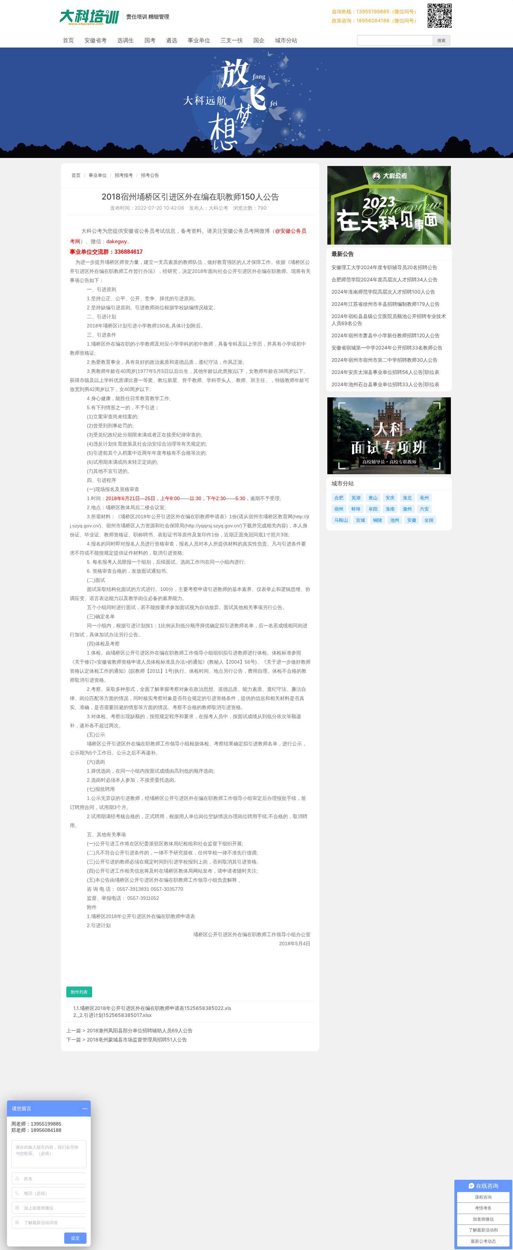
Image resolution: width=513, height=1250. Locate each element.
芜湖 (355, 497)
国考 (150, 40)
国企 (259, 40)
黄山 (373, 497)
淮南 (390, 509)
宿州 (338, 509)
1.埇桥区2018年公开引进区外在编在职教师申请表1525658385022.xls (153, 1008)
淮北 (407, 497)
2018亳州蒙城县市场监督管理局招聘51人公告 (137, 1039)
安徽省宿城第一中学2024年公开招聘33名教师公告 (387, 348)
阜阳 (373, 509)
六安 (424, 509)
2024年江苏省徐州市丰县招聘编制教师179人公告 (386, 304)
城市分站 (286, 40)
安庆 (390, 497)
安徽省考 (95, 40)
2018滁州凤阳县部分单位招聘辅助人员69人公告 (140, 1030)
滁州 (407, 509)
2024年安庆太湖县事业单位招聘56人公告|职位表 (385, 372)
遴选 (171, 40)
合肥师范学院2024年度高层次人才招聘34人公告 (385, 279)
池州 (394, 520)
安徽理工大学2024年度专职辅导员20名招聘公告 (384, 267)
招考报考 (124, 175)
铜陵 (377, 520)
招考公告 (150, 175)
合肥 (338, 497)
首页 (68, 40)
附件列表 (79, 992)
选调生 (125, 40)
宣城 (360, 520)
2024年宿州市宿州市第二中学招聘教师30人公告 (385, 360)
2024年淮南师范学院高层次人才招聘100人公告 (383, 292)
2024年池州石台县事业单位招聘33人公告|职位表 (385, 384)
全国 (428, 520)
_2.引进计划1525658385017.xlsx (114, 1015)
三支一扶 (232, 40)
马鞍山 (341, 520)
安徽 (411, 520)
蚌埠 (355, 509)
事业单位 (199, 40)
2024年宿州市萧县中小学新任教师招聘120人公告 (386, 335)
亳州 (424, 497)
